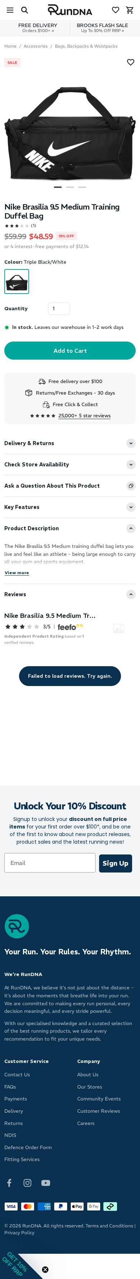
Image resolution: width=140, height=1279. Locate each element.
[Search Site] (24, 10)
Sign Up (116, 863)
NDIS (10, 1135)
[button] (21, 1257)
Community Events (99, 1099)
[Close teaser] (45, 1269)
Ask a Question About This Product (52, 486)
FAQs (10, 1087)
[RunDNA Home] (70, 10)
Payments (15, 1099)
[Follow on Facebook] (9, 1182)
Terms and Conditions (109, 1226)
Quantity (16, 309)
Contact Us (17, 1075)
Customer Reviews (98, 1111)
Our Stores (89, 1087)
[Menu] (10, 10)
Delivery (13, 1111)
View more (17, 572)
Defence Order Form (28, 1147)
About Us (87, 1075)
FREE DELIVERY (37, 27)
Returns (13, 1123)
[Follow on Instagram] (27, 1182)
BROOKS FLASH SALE (102, 27)
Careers (85, 1123)
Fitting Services (21, 1159)
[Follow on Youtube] (46, 1182)
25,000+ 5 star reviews (85, 416)
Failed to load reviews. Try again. (70, 676)
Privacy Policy (19, 1233)
